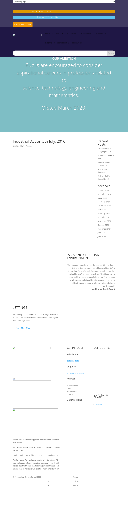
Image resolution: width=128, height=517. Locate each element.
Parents (48, 43)
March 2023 (103, 198)
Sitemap (75, 485)
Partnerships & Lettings (105, 379)
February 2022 (104, 213)
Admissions (86, 33)
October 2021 (103, 225)
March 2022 (103, 209)
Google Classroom (22, 25)
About (47, 33)
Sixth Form (62, 43)
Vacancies (100, 359)
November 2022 (104, 205)
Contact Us (77, 43)
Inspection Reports (103, 367)
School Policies (102, 371)
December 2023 (104, 194)
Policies (76, 481)
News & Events (102, 363)
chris (17, 146)
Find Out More (24, 328)
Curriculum (71, 33)
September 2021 (104, 229)
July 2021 (101, 232)
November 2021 (104, 221)
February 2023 (104, 202)
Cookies (76, 477)
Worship (99, 33)
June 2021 (102, 236)
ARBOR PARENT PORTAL (42, 11)
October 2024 (103, 190)
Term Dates (100, 355)
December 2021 (104, 217)
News (58, 33)
